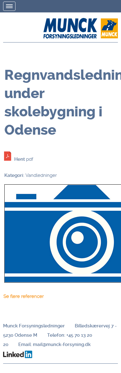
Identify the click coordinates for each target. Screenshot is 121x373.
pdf (23, 159)
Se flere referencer (23, 296)
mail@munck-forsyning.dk (62, 344)
